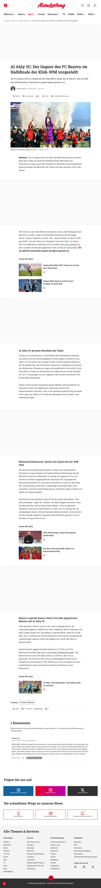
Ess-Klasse (30, 857)
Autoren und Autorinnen (57, 842)
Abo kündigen (78, 854)
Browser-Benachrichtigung (35, 854)
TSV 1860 (6, 854)
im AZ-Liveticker (70, 244)
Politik (71, 14)
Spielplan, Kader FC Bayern (35, 863)
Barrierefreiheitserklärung (82, 851)
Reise (5, 868)
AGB (75, 845)
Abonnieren (54, 848)
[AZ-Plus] (5, 5)
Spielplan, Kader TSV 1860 (35, 866)
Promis (41, 14)
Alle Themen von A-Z (33, 842)
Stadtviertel (7, 845)
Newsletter (30, 845)
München (8, 14)
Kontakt (52, 857)
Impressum (77, 842)
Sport (30, 14)
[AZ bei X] (93, 867)
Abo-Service (54, 851)
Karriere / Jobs (55, 845)
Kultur (80, 14)
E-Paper (53, 854)
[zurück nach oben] (51, 879)
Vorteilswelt (31, 860)
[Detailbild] (87, 104)
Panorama (52, 14)
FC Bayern (6, 851)
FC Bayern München (24, 21)
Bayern (21, 14)
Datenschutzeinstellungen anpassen (85, 857)
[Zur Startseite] (51, 8)
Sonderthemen (55, 868)
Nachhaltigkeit (8, 871)
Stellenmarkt (31, 868)
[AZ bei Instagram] (84, 867)
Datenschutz (78, 848)
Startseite (7, 21)
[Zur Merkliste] (88, 5)
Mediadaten (54, 860)
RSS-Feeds (30, 851)
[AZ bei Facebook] (75, 867)
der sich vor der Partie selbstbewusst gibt (55, 652)
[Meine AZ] (94, 5)
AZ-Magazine (54, 866)
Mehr (91, 14)
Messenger (30, 848)
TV (63, 14)
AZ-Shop (53, 863)
